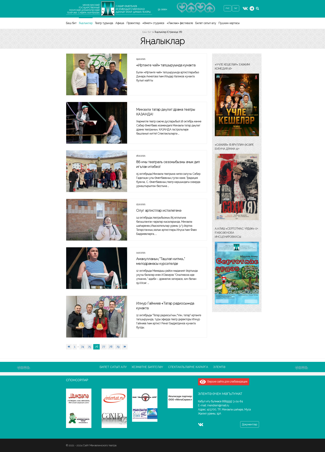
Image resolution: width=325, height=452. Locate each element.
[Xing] (252, 9)
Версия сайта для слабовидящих (226, 381)
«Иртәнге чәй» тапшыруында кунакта (166, 65)
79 (118, 346)
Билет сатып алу (205, 23)
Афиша (119, 23)
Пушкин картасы (229, 23)
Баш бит (71, 23)
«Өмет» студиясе (153, 23)
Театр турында (104, 23)
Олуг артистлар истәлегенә (158, 210)
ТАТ (235, 8)
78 (110, 346)
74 (82, 346)
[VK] (245, 9)
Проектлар (133, 23)
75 (89, 346)
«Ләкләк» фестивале (180, 23)
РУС (228, 8)
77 (103, 346)
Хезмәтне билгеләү (147, 367)
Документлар (249, 424)
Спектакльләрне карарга (188, 367)
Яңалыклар (86, 23)
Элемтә (219, 367)
